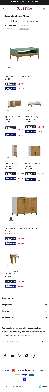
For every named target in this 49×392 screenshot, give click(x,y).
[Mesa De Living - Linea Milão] (24, 54)
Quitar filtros (24, 29)
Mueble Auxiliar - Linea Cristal (12, 164)
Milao (10, 29)
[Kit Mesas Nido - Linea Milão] (14, 258)
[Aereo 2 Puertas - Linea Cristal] (34, 151)
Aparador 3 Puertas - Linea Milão (14, 117)
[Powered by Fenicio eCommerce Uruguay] (43, 387)
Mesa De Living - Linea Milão (17, 76)
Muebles (23, 25)
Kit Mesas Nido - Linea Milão (12, 272)
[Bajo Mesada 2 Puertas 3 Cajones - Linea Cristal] (24, 206)
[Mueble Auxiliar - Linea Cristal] (14, 151)
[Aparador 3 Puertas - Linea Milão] (14, 104)
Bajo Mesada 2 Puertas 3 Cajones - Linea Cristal (23, 229)
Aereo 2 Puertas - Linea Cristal (32, 164)
